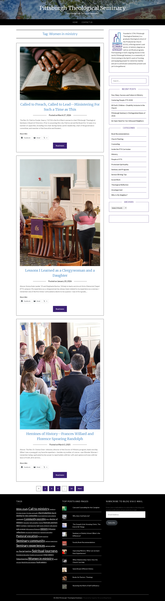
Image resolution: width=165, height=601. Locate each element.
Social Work (115, 180)
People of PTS (116, 159)
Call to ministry (38, 509)
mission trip (28, 532)
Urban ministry (48, 555)
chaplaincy (52, 509)
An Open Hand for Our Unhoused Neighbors (127, 121)
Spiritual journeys (44, 551)
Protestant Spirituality (119, 164)
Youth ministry (41, 562)
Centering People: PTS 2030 (122, 100)
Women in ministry (41, 558)
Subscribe (111, 523)
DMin (47, 519)
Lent (38, 526)
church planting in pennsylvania (47, 515)
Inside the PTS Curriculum (121, 149)
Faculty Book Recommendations (84, 542)
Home (75, 22)
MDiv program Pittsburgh (33, 529)
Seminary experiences (30, 545)
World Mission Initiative (28, 562)
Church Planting (117, 139)
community (20, 519)
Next (80, 488)
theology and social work (36, 555)
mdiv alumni (53, 526)
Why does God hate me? (81, 516)
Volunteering (22, 559)
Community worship (35, 518)
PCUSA (40, 536)
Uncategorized (116, 190)
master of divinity (44, 525)
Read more (60, 146)
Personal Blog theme (104, 598)
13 (71, 488)
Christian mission (21, 513)
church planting (44, 513)
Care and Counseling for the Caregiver (86, 507)
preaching (45, 536)
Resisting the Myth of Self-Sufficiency (86, 586)
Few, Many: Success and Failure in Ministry (127, 95)
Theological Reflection (119, 185)
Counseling (115, 144)
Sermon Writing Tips (119, 175)
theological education (22, 555)
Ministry (114, 154)
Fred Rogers (23, 525)
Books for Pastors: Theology (83, 577)
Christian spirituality (32, 513)
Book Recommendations (120, 134)
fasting (41, 522)
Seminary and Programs (120, 169)
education (26, 522)
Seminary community (30, 540)
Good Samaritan (32, 525)
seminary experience (51, 541)
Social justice (25, 551)
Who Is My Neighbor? (119, 195)
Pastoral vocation (27, 536)
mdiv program (21, 529)
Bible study (22, 509)
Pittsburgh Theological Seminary (82, 8)
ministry (44, 528)
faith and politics (34, 522)
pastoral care (36, 532)
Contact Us (87, 22)
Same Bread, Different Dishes (83, 569)
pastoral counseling (46, 532)
